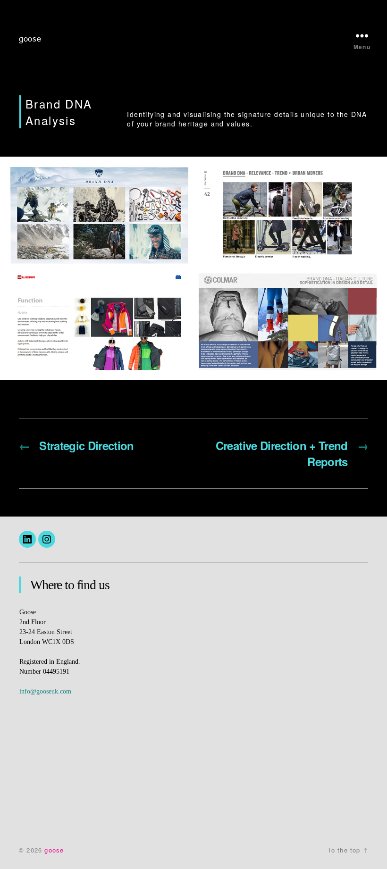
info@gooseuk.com (45, 691)
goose (30, 39)
